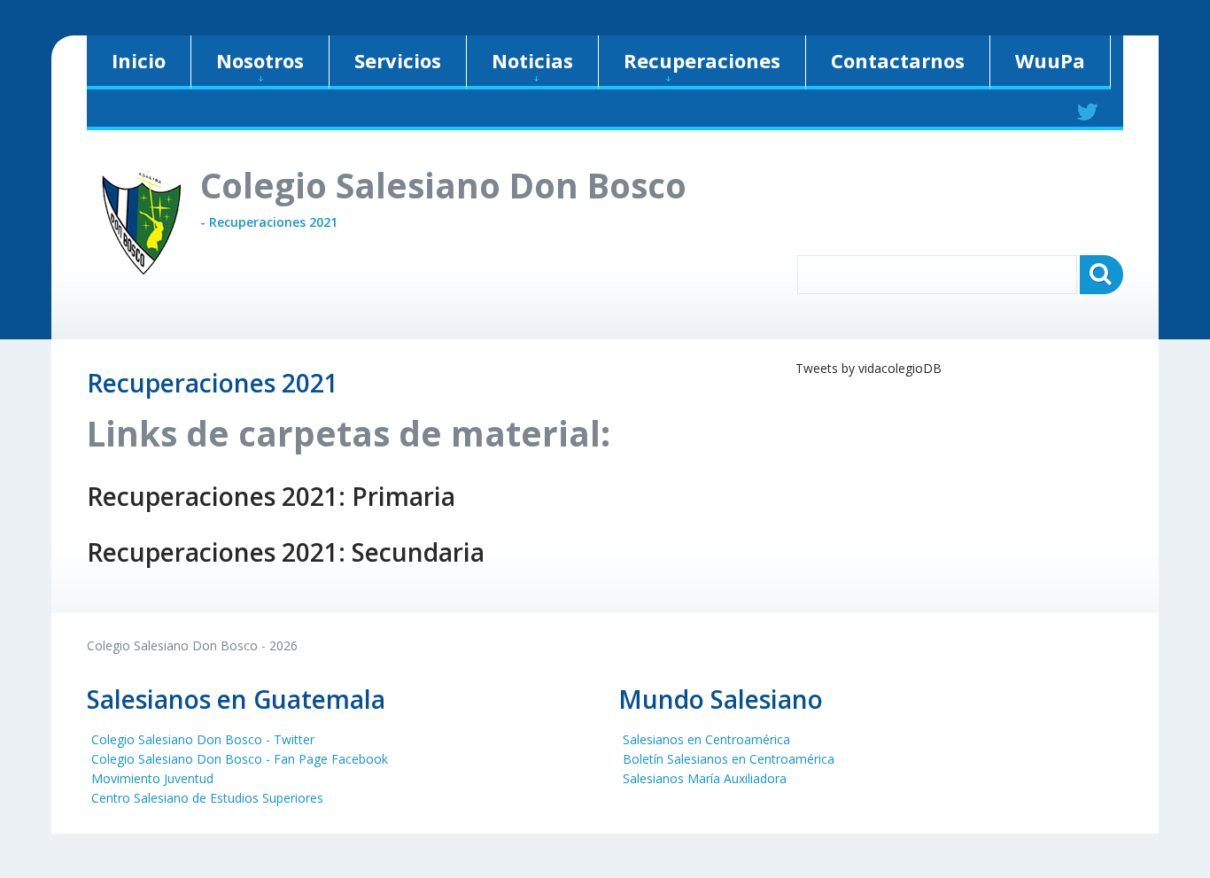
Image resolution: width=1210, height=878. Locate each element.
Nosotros (260, 60)
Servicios (397, 60)
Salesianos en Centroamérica (706, 739)
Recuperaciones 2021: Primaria (271, 496)
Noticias (532, 60)
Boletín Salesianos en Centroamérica (728, 758)
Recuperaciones (702, 60)
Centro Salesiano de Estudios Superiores (207, 797)
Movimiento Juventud (152, 778)
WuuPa (1050, 60)
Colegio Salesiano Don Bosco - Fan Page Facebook (239, 758)
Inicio (139, 60)
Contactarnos (898, 60)
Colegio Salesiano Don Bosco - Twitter (202, 739)
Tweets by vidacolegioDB (868, 368)
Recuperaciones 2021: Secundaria (286, 552)
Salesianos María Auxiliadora (705, 778)
